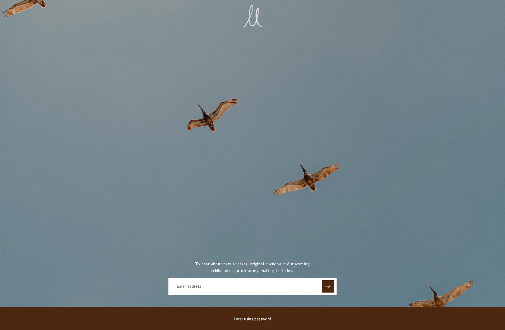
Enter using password (252, 319)
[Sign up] (328, 286)
